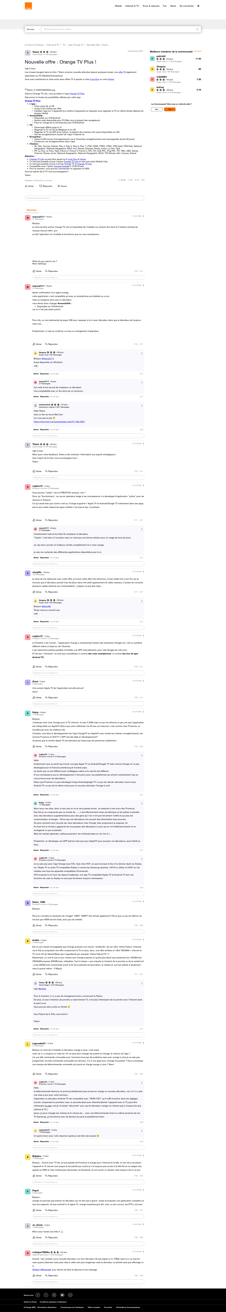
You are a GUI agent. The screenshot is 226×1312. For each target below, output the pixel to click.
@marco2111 (48, 358)
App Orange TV (76, 45)
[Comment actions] (143, 216)
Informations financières (46, 1307)
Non (156, 109)
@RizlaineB (45, 1269)
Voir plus (197, 51)
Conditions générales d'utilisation (53, 1302)
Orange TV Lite (37, 159)
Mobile (118, 5)
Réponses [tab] (32, 210)
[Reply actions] (142, 353)
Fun (165, 5)
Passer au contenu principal (13, 2)
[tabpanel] (84, 750)
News (173, 5)
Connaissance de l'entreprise (72, 1307)
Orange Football (61, 166)
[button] (40, 90)
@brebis (42, 988)
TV (64, 45)
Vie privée (108, 1307)
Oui (170, 109)
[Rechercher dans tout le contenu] (197, 29)
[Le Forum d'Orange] (28, 6)
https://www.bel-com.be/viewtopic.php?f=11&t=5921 (59, 421)
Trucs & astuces (151, 5)
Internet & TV (132, 5)
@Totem (36, 1269)
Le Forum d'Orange (34, 45)
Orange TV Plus (77, 93)
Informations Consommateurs (128, 1307)
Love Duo (94, 79)
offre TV (122, 72)
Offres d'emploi (94, 1307)
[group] (122, 180)
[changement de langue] (198, 6)
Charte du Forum (30, 1302)
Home (111, 79)
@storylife (46, 606)
